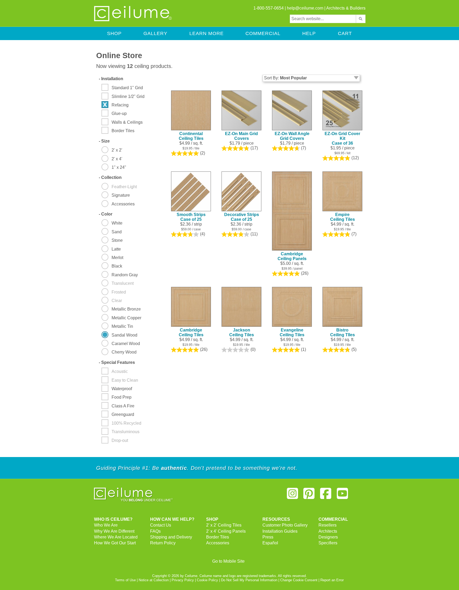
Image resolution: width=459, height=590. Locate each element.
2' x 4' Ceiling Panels (226, 531)
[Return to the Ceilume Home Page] (133, 20)
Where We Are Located (116, 537)
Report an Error (332, 580)
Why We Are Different (114, 531)
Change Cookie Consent (298, 580)
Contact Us (160, 525)
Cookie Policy (207, 580)
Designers (328, 537)
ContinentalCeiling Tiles (191, 136)
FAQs (155, 531)
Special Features (117, 362)
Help (309, 33)
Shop (114, 33)
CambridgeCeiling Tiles (191, 332)
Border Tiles (217, 537)
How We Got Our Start (115, 543)
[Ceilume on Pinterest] (309, 495)
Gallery (155, 33)
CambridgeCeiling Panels (292, 256)
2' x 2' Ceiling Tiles (223, 525)
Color (105, 214)
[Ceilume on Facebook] (325, 495)
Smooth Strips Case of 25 (191, 217)
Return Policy (163, 543)
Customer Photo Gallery (285, 525)
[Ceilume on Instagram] (292, 495)
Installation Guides (280, 531)
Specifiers (327, 543)
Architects (327, 531)
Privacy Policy (183, 580)
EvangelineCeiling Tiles (292, 332)
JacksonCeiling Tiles (241, 332)
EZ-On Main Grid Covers (241, 136)
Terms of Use (125, 580)
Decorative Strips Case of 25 (241, 217)
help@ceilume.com (305, 8)
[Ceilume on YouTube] (342, 495)
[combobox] (323, 19)
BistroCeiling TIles (342, 332)
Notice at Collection (154, 580)
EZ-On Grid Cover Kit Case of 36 (342, 138)
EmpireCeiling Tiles (342, 217)
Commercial (262, 33)
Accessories (217, 543)
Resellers (327, 525)
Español (270, 543)
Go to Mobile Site (228, 561)
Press (267, 537)
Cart (345, 33)
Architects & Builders (346, 8)
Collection (110, 177)
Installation (111, 78)
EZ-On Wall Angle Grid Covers (292, 136)
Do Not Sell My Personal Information (249, 580)
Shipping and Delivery (171, 537)
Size (104, 141)
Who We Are (106, 525)
